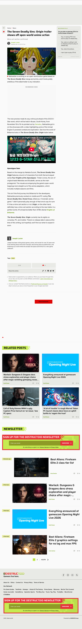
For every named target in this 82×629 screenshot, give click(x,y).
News (14, 28)
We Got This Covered (67, 589)
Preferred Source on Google (39, 284)
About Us (6, 582)
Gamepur (25, 589)
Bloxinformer (68, 592)
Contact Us (19, 582)
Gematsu (38, 124)
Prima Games (48, 589)
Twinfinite (18, 589)
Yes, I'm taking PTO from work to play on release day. (69, 37)
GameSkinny (19, 592)
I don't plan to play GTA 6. (68, 52)
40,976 (43, 559)
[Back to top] (2, 337)
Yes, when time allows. (67, 49)
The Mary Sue (40, 592)
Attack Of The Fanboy (36, 589)
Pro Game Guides (9, 589)
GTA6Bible (7, 594)
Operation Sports (29, 592)
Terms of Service (44, 447)
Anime (13, 258)
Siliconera (56, 589)
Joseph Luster (15, 42)
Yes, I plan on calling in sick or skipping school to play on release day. (69, 43)
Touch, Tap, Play (51, 592)
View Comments (43, 302)
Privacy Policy (55, 447)
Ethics (12, 582)
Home (9, 28)
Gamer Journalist (9, 592)
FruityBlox (60, 592)
